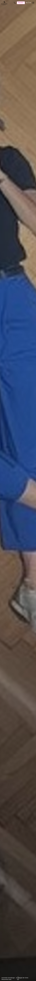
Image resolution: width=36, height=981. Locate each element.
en (30, 2)
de (27, 2)
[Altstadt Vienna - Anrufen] (15, 2)
